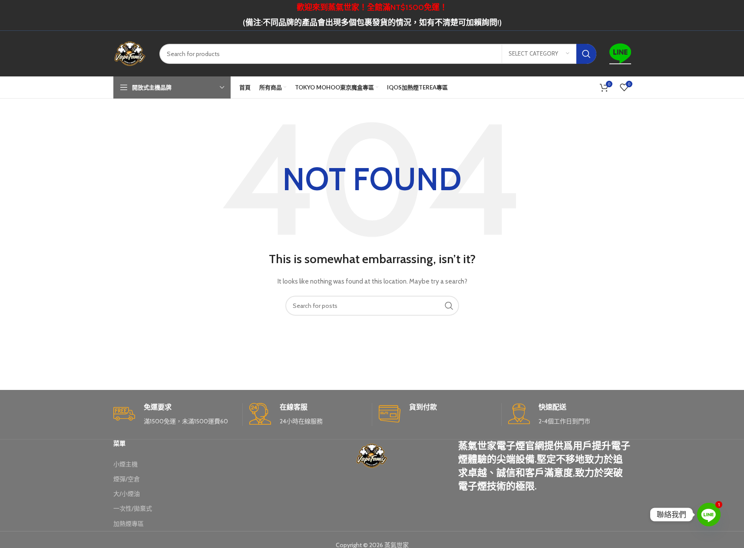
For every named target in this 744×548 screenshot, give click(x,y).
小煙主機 (125, 464)
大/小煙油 (126, 494)
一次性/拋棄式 (132, 508)
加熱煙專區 (128, 524)
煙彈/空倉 (126, 479)
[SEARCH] (586, 54)
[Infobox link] (174, 414)
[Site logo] (129, 53)
